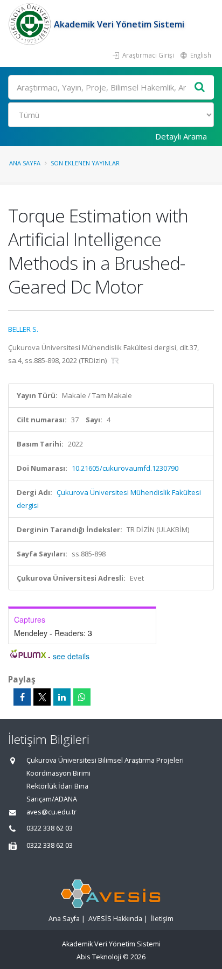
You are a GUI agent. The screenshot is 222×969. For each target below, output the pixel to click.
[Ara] (200, 87)
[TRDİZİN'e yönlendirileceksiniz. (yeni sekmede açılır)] (115, 360)
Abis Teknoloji (99, 956)
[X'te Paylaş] (42, 697)
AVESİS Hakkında (115, 918)
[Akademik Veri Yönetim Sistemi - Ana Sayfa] (31, 24)
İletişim (162, 918)
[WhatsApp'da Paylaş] (82, 697)
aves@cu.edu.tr (51, 812)
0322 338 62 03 (49, 828)
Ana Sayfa (24, 163)
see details (71, 656)
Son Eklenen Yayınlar (85, 163)
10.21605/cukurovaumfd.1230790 (125, 468)
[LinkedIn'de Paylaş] (62, 697)
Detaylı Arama (181, 136)
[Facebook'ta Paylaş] (22, 697)
